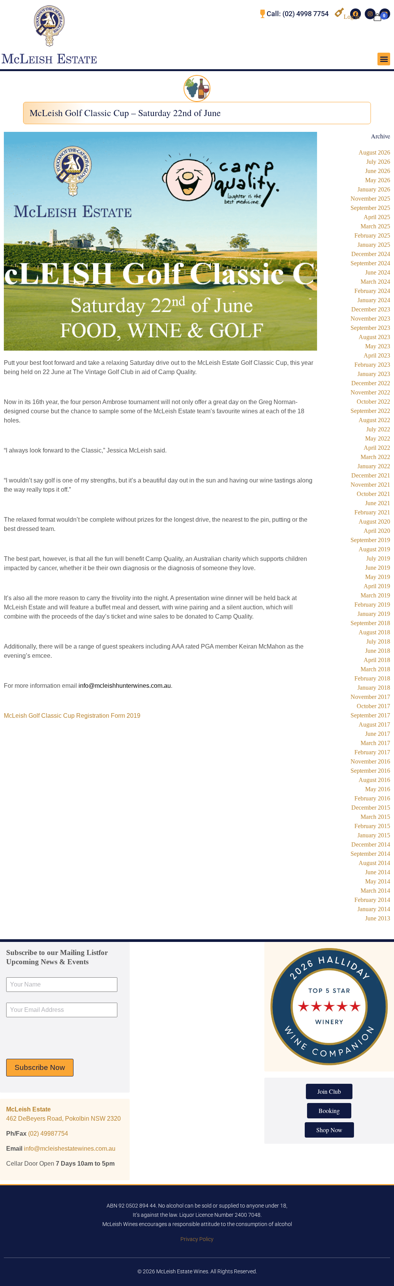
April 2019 (377, 586)
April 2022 (377, 447)
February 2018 (372, 678)
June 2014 (377, 872)
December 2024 (370, 254)
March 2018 (375, 669)
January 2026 (373, 189)
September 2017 (370, 715)
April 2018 (377, 660)
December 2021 (370, 475)
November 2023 (370, 318)
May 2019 (377, 577)
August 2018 (374, 632)
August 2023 (374, 337)
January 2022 (373, 466)
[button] (383, 59)
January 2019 (373, 614)
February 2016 (372, 798)
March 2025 (375, 226)
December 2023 (370, 309)
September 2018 (370, 623)
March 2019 (375, 595)
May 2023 (377, 346)
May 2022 (377, 438)
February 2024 (372, 291)
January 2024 (373, 300)
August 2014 (374, 863)
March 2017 (375, 743)
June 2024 (377, 272)
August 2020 (374, 521)
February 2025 (372, 235)
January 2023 (373, 374)
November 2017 (370, 697)
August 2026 (374, 152)
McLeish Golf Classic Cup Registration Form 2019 (72, 715)
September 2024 (370, 263)
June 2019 (377, 567)
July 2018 (378, 641)
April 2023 (377, 355)
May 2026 (377, 180)
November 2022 (370, 392)
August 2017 (374, 724)
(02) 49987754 (48, 1133)
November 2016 (370, 761)
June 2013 (377, 918)
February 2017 (372, 752)
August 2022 (374, 420)
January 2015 (373, 835)
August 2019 (374, 549)
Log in (352, 16)
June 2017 (377, 733)
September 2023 (370, 327)
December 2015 (370, 807)
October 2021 (373, 494)
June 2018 (377, 650)
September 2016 (370, 770)
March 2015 (375, 817)
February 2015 (372, 826)
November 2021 (370, 484)
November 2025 (370, 198)
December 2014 (370, 844)
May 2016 (377, 789)
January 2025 (373, 244)
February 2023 (372, 364)
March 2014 (375, 890)
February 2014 (372, 900)
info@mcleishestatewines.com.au (69, 1148)
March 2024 (375, 281)
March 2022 (375, 457)
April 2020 (377, 530)
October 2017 (373, 706)
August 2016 (374, 780)
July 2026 (378, 161)
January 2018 (373, 687)
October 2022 (373, 401)
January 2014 (373, 909)
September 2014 (370, 853)
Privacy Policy (197, 1239)
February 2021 (372, 512)
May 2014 (377, 881)
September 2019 (370, 540)
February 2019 (372, 604)
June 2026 (377, 171)
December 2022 (370, 383)
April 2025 (377, 217)
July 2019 (378, 558)
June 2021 (377, 503)
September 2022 (370, 411)
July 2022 (378, 429)
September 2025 (370, 208)
